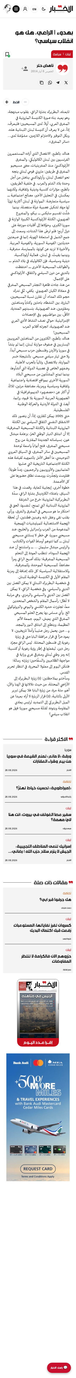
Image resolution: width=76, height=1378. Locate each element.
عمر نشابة (67, 969)
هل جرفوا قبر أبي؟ (55, 899)
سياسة (57, 54)
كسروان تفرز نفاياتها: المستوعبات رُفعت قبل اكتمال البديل (42, 928)
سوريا (67, 750)
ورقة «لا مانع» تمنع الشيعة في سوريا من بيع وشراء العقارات (39, 759)
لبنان (68, 54)
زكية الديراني (66, 796)
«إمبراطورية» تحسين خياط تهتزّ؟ (43, 787)
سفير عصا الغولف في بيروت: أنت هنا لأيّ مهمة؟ (39, 817)
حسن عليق (66, 907)
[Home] (61, 9)
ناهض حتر (45, 65)
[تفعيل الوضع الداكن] (44, 9)
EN (35, 9)
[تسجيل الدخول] (25, 9)
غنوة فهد (66, 938)
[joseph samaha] (7, 8)
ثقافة (67, 781)
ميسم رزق (67, 828)
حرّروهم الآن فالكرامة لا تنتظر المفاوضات (46, 959)
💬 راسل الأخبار (59, 1367)
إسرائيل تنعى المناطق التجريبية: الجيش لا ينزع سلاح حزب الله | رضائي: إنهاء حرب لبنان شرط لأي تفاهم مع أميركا (41, 849)
